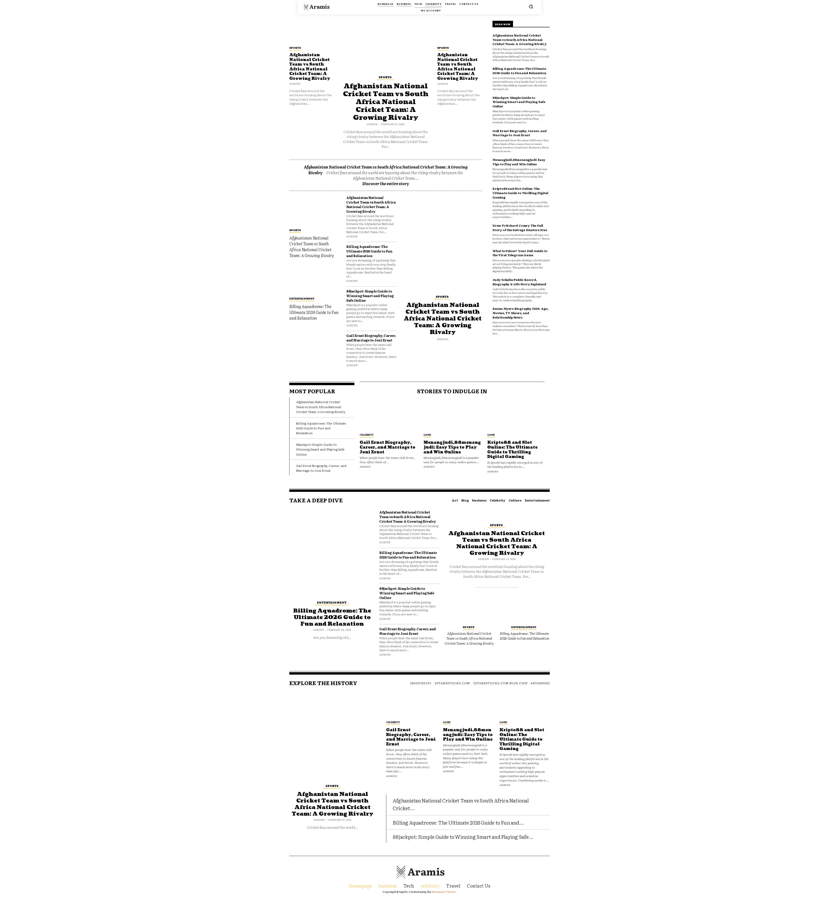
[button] (531, 6)
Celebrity (367, 434)
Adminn (294, 83)
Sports (295, 47)
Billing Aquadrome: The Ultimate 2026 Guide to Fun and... (458, 822)
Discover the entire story (385, 183)
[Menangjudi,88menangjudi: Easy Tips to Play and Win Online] (452, 416)
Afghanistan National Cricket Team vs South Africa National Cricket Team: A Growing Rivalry (309, 66)
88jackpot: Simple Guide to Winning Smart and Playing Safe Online (370, 296)
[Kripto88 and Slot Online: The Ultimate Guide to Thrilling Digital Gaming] (515, 416)
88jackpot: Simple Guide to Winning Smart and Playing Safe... (463, 836)
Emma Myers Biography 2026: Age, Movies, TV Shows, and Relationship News (520, 312)
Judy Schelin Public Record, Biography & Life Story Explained (519, 281)
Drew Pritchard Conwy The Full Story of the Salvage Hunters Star (519, 227)
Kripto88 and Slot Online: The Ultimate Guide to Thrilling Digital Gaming (520, 192)
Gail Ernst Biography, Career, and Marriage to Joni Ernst (371, 338)
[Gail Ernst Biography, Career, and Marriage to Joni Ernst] (388, 416)
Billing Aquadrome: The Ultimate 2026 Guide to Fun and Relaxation (313, 312)
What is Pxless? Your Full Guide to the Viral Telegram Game (520, 253)
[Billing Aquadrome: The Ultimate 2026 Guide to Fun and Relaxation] (314, 279)
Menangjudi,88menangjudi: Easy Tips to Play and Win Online (518, 161)
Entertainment (301, 298)
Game (427, 434)
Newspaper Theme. (444, 892)
